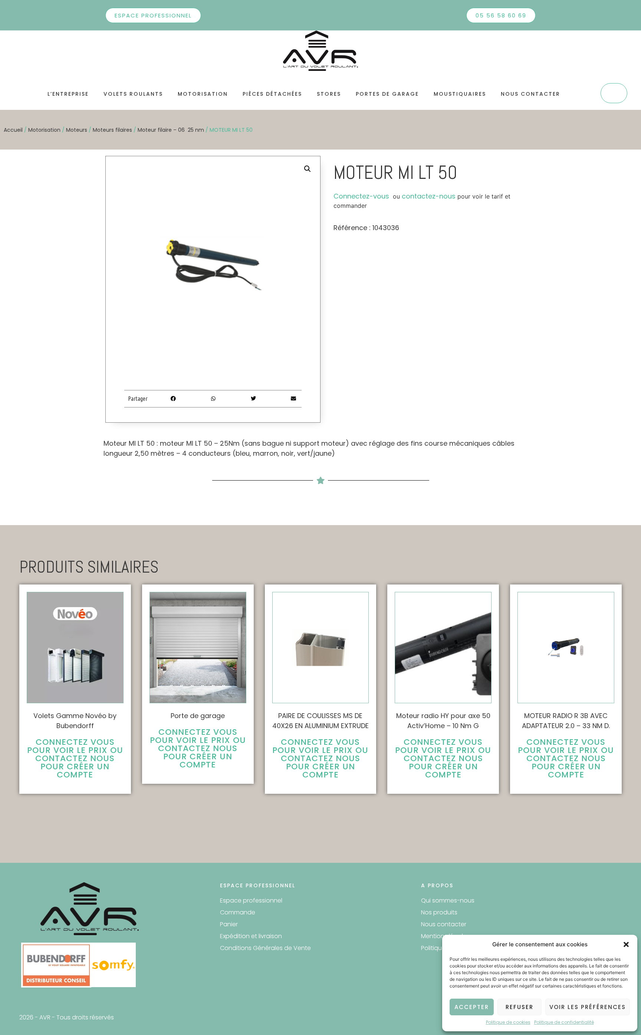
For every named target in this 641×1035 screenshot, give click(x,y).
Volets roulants (133, 94)
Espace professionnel (251, 900)
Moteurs (76, 130)
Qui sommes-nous (447, 900)
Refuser (519, 1007)
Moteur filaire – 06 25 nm (171, 130)
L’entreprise (68, 94)
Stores (329, 94)
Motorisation (203, 94)
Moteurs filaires (112, 130)
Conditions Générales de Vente (265, 948)
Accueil (13, 130)
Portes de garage (387, 94)
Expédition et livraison (251, 936)
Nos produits (439, 912)
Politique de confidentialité (564, 1022)
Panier (229, 924)
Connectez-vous (361, 196)
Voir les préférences (587, 1007)
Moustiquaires (460, 94)
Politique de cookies (508, 1022)
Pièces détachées (272, 94)
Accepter (471, 1007)
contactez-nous (429, 196)
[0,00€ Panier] (614, 93)
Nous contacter (530, 94)
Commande (237, 912)
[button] (626, 944)
